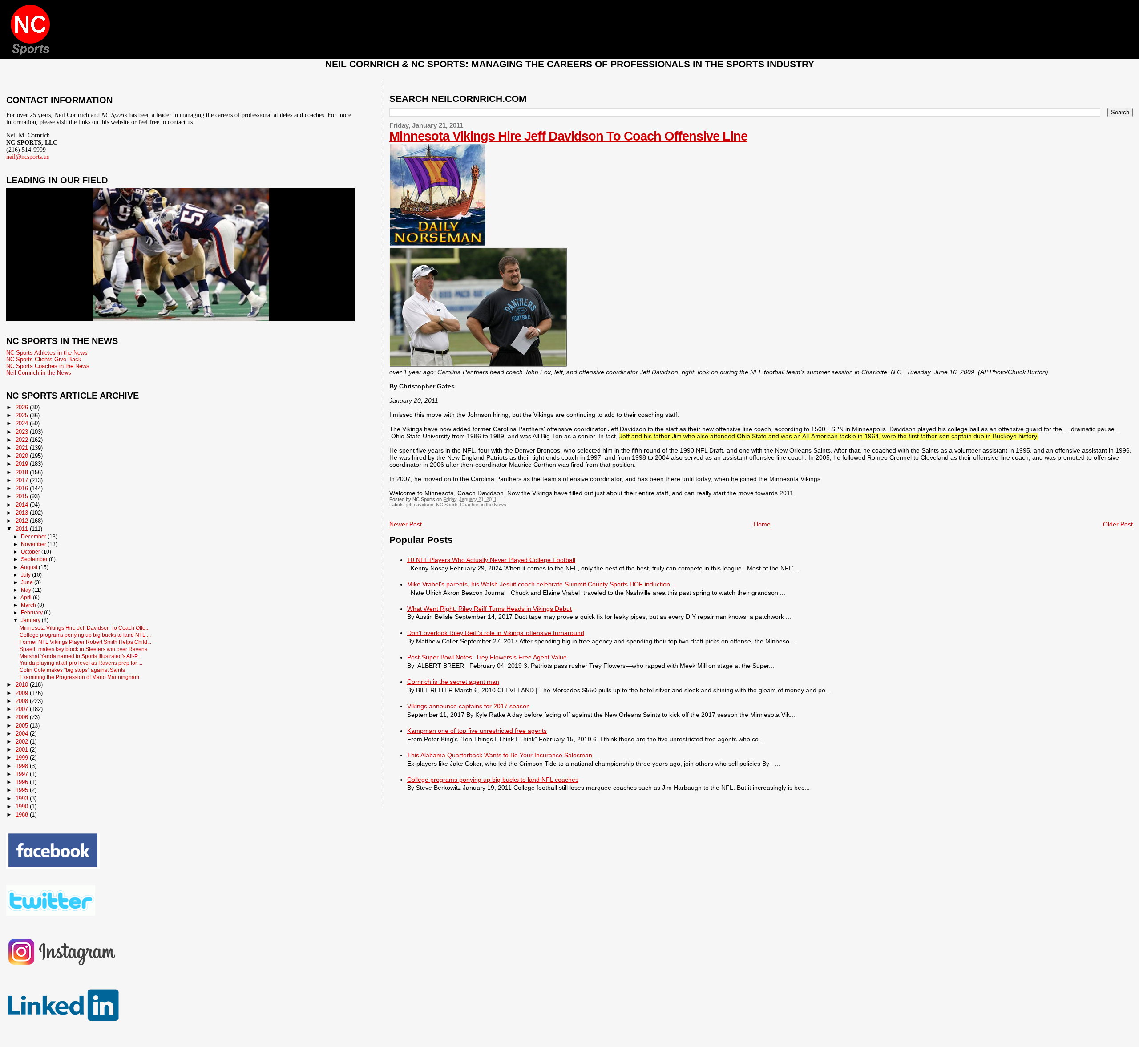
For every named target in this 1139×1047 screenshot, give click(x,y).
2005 (23, 725)
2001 (23, 749)
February (32, 613)
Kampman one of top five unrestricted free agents (477, 730)
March (29, 605)
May (26, 590)
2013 (23, 512)
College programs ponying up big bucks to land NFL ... (85, 635)
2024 (23, 423)
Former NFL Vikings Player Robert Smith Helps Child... (85, 642)
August (29, 567)
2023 (23, 432)
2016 (23, 488)
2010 (23, 684)
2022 (23, 440)
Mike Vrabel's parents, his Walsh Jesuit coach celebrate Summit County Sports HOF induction (538, 584)
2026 (23, 407)
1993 (23, 798)
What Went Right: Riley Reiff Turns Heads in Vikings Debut (489, 608)
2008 (23, 701)
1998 (23, 766)
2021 (23, 448)
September (35, 559)
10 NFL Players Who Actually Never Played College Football (491, 559)
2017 (23, 480)
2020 (23, 456)
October (31, 552)
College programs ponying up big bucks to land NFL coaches (492, 779)
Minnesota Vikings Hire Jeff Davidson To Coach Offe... (84, 628)
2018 (23, 472)
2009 (23, 693)
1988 (23, 814)
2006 (23, 717)
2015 (23, 496)
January (31, 620)
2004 (23, 733)
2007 (23, 709)
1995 (23, 790)
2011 (23, 529)
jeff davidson (419, 504)
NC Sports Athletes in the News (47, 352)
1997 (23, 774)
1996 (23, 782)
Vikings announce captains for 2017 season (468, 706)
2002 (23, 741)
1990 (23, 806)
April (26, 597)
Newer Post (405, 524)
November (34, 544)
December (34, 537)
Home (762, 524)
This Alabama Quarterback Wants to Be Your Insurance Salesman (499, 755)
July (26, 575)
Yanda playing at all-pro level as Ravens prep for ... (81, 663)
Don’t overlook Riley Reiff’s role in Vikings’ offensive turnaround (495, 632)
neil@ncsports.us (27, 157)
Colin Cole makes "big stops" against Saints (72, 670)
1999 (23, 757)
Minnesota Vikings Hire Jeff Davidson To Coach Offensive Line (568, 136)
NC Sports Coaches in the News (471, 504)
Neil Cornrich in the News (38, 372)
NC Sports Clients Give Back (43, 359)
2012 (23, 520)
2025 (23, 415)
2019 (23, 464)
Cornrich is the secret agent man (453, 681)
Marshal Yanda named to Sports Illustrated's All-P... (80, 656)
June (27, 582)
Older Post (1118, 524)
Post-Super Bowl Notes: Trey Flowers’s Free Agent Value (487, 657)
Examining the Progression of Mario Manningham (79, 677)
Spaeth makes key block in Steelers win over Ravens (83, 649)
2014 (23, 504)
